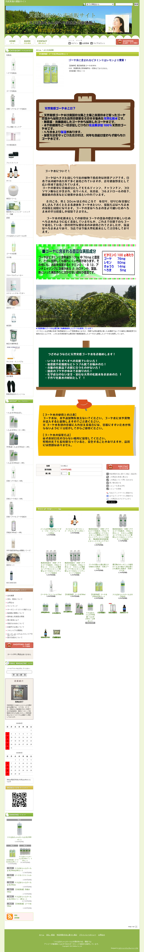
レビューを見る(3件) (117, 486)
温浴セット (10, 308)
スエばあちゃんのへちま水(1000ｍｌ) (19, 838)
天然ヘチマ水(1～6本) (14, 481)
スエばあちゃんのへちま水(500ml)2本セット (45, 612)
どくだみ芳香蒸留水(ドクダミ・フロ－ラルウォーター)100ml (50, 531)
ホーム (12, 42)
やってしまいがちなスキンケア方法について (20, 634)
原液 (8, 218)
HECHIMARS (11, 583)
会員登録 (85, 43)
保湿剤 (8, 326)
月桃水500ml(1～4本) (14, 532)
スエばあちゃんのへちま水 (16, 236)
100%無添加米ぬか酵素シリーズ (18, 550)
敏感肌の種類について (15, 613)
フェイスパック (12, 163)
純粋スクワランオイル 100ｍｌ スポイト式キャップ (45, 637)
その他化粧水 (11, 145)
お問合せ (42, 42)
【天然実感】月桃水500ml (101, 613)
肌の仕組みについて (14, 637)
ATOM (16, 918)
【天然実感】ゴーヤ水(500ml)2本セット (12, 861)
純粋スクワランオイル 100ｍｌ (125, 613)
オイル (8, 181)
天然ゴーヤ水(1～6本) (14, 499)
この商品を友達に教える (118, 477)
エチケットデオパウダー (15, 293)
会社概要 (10, 596)
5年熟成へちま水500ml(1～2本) (17, 447)
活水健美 (9, 376)
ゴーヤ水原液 (11, 254)
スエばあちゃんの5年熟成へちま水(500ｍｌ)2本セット (90, 617)
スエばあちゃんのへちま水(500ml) (122, 595)
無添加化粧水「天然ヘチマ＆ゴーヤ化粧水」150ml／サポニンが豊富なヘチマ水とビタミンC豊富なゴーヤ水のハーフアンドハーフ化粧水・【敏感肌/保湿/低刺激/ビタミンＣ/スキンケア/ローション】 (98, 536)
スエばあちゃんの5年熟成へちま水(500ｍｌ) (79, 614)
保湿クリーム (11, 199)
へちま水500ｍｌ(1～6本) (15, 430)
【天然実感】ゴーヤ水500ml (74, 594)
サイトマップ (12, 606)
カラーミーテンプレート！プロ (128, 948)
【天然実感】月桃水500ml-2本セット (112, 613)
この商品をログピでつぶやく (120, 499)
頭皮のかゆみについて (15, 623)
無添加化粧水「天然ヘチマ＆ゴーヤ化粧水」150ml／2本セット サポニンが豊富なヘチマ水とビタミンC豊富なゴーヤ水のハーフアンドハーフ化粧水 (122, 534)
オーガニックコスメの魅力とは (19, 609)
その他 (8, 257)
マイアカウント (99, 43)
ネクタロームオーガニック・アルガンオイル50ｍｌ (75, 530)
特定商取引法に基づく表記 (67, 935)
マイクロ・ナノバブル (14, 362)
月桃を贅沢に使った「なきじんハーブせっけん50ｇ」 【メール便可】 (57, 637)
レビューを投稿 (115, 489)
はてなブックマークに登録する (121, 496)
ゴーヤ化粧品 (11, 91)
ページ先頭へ (132, 927)
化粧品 (8, 55)
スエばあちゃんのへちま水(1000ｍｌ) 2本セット (68, 612)
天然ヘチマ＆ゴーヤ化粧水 (16, 109)
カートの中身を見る (19, 645)
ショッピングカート (127, 42)
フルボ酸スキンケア (14, 127)
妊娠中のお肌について (15, 627)
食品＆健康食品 (12, 344)
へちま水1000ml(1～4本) (15, 463)
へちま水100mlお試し (14, 413)
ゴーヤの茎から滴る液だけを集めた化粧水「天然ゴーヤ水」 (99, 567)
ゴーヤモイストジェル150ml (50, 594)
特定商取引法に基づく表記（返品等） (123, 474)
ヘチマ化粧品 (11, 73)
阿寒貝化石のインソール (15, 394)
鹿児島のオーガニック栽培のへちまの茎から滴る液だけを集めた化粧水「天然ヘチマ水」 (122, 568)
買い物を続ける (115, 483)
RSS (15, 915)
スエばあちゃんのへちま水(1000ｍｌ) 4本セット (25, 858)
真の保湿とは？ (13, 620)
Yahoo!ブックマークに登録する (121, 493)
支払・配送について (27, 42)
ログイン (74, 43)
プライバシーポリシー (87, 935)
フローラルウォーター (14, 275)
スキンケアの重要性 (14, 630)
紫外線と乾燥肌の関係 (15, 617)
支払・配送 (50, 935)
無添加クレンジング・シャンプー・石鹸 (18, 213)
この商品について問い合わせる (121, 480)
